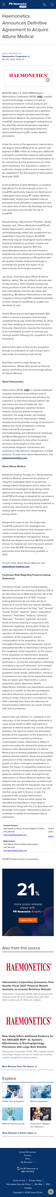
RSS (48, 1184)
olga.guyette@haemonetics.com (15, 835)
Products (27, 1155)
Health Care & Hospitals (13, 1101)
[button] (28, 75)
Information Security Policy (18, 1184)
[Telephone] (44, 4)
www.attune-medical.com (15, 566)
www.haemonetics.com (14, 458)
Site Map (38, 1184)
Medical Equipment (39, 1101)
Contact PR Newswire (27, 1152)
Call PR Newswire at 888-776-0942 (28, 1170)
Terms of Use (19, 1180)
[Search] (52, 4)
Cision (33, 1192)
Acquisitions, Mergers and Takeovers (40, 1125)
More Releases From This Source (18, 1066)
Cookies (28, 1188)
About (27, 1158)
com (25, 850)
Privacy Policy (35, 1180)
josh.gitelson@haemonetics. (13, 850)
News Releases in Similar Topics (17, 1133)
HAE (39, 96)
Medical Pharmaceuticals (13, 1123)
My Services (27, 1162)
